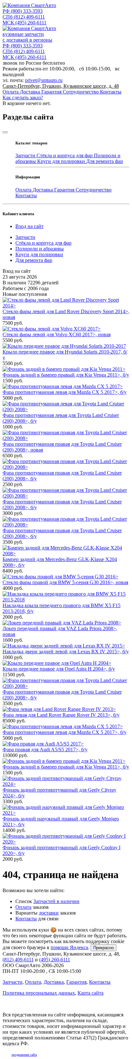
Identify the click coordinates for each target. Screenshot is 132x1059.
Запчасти (26, 155)
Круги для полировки (61, 161)
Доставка (30, 91)
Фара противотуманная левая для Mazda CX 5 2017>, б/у (65, 392)
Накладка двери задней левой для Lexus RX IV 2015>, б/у (66, 651)
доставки (49, 913)
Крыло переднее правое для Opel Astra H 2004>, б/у (59, 669)
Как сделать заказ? (23, 97)
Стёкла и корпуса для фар (65, 155)
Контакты (110, 91)
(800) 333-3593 (23, 11)
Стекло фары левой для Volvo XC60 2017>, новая (57, 334)
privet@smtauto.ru (43, 80)
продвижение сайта (24, 1054)
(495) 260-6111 (24, 22)
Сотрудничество (81, 91)
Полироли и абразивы (39, 248)
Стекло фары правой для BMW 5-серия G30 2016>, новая (65, 582)
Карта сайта (90, 993)
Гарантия (52, 91)
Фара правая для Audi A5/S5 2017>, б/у (45, 749)
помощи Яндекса (69, 947)
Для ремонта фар (104, 161)
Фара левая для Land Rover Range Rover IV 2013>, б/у (61, 715)
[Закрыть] (5, 132)
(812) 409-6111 (24, 17)
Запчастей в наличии (56, 901)
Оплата (11, 91)
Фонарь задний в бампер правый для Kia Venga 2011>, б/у (66, 375)
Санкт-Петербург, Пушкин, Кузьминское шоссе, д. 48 (61, 86)
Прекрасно (103, 947)
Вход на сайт (29, 226)
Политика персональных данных (39, 993)
